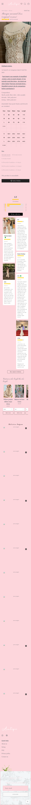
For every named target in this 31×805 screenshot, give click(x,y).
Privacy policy (6, 753)
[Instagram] (14, 800)
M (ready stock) (17, 155)
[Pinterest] (17, 800)
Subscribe (15, 794)
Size (3, 151)
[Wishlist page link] (21, 4)
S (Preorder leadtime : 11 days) (11, 162)
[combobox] (8, 409)
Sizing (3, 747)
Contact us (5, 757)
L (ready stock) (6, 158)
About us (4, 744)
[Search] (25, 4)
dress (10, 10)
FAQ (3, 750)
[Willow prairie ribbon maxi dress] (8, 391)
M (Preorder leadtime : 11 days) (11, 166)
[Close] (28, 773)
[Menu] (2, 4)
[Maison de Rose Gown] (19, 391)
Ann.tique (5, 10)
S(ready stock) (6, 155)
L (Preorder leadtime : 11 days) (11, 170)
